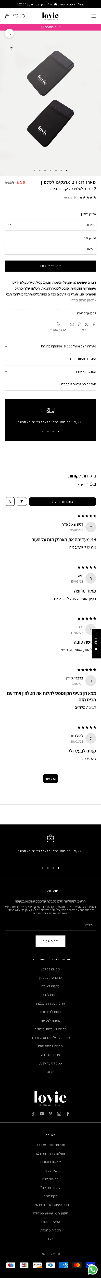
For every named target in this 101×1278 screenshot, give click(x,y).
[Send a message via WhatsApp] (93, 1270)
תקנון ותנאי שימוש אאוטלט (50, 1213)
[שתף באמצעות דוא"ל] (72, 324)
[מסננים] (22, 501)
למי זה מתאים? (50, 1187)
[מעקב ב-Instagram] (59, 1113)
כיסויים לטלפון (50, 969)
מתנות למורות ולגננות (50, 1003)
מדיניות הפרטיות (42, 913)
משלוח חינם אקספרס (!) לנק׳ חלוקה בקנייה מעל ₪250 (50, 4)
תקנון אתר (50, 1196)
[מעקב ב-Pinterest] (50, 1113)
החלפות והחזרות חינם (50, 1153)
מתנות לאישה (50, 986)
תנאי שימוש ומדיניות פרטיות (50, 1204)
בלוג (50, 1238)
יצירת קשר (51, 1170)
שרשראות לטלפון (50, 977)
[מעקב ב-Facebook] (67, 1113)
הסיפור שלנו (50, 1179)
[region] (50, 417)
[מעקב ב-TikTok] (33, 1113)
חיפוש (50, 1071)
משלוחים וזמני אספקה (50, 1144)
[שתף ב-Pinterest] (79, 324)
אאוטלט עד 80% (50, 1063)
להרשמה (50, 941)
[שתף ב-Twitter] (86, 324)
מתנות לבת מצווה (51, 1011)
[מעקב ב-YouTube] (41, 1113)
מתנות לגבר (50, 994)
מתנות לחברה (50, 1054)
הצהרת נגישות (50, 1221)
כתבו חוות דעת (62, 501)
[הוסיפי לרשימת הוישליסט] (11, 48)
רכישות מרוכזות (50, 1230)
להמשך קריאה (86, 313)
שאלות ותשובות (50, 1161)
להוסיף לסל (50, 266)
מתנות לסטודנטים (50, 1046)
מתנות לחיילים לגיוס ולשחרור (50, 1037)
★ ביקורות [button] (96, 644)
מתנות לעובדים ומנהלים (51, 1029)
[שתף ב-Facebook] (94, 324)
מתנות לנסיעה (50, 1020)
